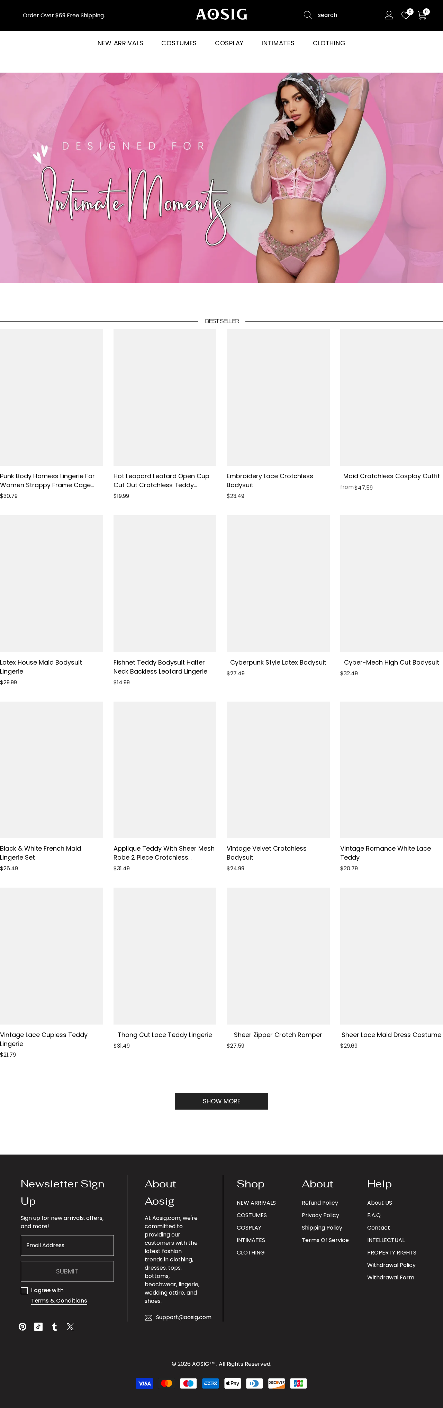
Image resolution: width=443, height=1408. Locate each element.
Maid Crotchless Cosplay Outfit (391, 476)
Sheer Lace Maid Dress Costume (391, 1034)
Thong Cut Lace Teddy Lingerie (165, 1034)
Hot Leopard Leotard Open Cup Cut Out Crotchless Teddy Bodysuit (161, 481)
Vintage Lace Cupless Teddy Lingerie (44, 1039)
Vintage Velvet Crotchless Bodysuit (267, 853)
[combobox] (347, 15)
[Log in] (389, 15)
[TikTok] (38, 1327)
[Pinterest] (22, 1327)
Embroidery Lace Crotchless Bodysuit (270, 480)
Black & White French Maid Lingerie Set (40, 853)
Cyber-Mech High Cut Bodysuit (391, 662)
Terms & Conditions (59, 1301)
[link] (221, 178)
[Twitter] (70, 1327)
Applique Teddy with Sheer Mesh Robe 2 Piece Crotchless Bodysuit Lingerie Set (164, 853)
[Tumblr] (54, 1327)
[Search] (340, 15)
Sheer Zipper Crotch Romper (278, 1034)
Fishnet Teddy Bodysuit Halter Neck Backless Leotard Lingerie (160, 667)
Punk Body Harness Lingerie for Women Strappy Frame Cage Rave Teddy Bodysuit (47, 481)
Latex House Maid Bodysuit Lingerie (41, 667)
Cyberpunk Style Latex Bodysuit (278, 662)
